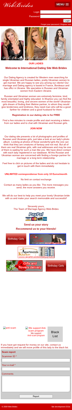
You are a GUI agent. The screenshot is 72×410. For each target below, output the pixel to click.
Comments (7, 373)
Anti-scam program (36, 335)
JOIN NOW (36, 128)
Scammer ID (9, 356)
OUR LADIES (36, 63)
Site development (58, 407)
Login (37, 12)
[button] (62, 4)
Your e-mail (8, 365)
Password (34, 16)
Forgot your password (50, 24)
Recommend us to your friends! (36, 228)
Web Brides (12, 407)
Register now (65, 24)
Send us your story (36, 224)
